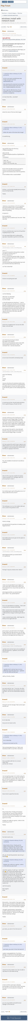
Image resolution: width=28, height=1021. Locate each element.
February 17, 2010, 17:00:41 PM (8, 644)
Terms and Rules (13, 1017)
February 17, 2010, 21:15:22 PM (8, 717)
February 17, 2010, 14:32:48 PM (8, 275)
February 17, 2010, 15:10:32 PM (8, 354)
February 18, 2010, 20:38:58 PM (8, 926)
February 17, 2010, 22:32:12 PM (8, 790)
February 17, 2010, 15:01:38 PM (8, 337)
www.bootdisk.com (13, 51)
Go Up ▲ (19, 1017)
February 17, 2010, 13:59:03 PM (8, 145)
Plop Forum (5, 6)
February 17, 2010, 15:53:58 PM (8, 550)
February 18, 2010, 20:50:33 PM (8, 941)
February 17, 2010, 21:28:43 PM (8, 732)
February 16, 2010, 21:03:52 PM (8, 70)
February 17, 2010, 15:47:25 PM (8, 503)
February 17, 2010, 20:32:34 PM (8, 701)
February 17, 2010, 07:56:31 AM (8, 109)
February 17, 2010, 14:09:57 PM (8, 186)
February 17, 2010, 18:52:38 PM (8, 661)
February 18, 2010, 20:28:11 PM (8, 899)
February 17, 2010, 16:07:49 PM (8, 581)
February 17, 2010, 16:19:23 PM (8, 627)
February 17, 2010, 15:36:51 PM (8, 457)
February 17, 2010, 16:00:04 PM (8, 566)
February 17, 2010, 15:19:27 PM (8, 399)
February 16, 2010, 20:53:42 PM (10, 33)
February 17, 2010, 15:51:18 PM (8, 518)
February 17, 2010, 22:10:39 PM (8, 773)
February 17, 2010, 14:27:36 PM (8, 246)
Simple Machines (17, 1018)
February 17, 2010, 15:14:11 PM (8, 370)
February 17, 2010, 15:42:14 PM (8, 472)
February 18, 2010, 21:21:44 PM (8, 982)
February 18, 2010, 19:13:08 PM (8, 834)
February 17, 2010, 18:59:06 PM (8, 685)
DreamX (4, 68)
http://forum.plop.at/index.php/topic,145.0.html (14, 40)
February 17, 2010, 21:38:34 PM (8, 758)
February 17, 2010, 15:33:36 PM (8, 441)
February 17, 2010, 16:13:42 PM (8, 602)
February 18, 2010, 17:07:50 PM (8, 806)
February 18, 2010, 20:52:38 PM (8, 966)
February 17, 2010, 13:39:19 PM (8, 124)
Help (8, 1017)
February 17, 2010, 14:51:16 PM (8, 321)
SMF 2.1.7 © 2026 (10, 1018)
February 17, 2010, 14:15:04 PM (8, 203)
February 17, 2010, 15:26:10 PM (8, 414)
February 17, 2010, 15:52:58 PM (8, 534)
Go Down (3, 26)
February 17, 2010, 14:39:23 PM (8, 290)
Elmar (4, 31)
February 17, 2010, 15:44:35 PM (8, 488)
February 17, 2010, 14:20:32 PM (8, 228)
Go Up (2, 1011)
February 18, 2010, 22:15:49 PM (8, 1000)
